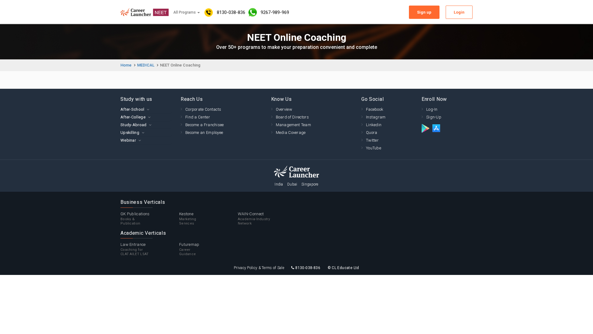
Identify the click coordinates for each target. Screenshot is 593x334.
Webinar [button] (128, 140)
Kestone (187, 218)
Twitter (372, 140)
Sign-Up (433, 117)
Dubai (292, 184)
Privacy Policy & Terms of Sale (259, 268)
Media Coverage (291, 132)
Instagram (376, 117)
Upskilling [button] (129, 132)
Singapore (309, 184)
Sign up (424, 12)
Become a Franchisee (204, 124)
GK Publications (135, 218)
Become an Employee (204, 132)
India (279, 184)
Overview (284, 109)
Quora (371, 132)
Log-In (432, 109)
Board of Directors (292, 117)
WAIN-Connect (254, 218)
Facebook (374, 109)
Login (459, 12)
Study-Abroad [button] (133, 124)
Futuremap (189, 249)
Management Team (293, 124)
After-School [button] (132, 109)
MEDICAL (145, 65)
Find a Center (197, 117)
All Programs (185, 12)
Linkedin (373, 124)
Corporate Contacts (203, 109)
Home (126, 65)
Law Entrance (134, 249)
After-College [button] (132, 117)
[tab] (145, 109)
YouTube (373, 148)
